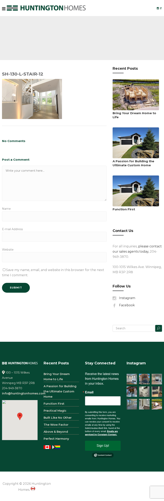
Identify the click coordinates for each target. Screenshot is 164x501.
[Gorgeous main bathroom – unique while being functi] (144, 404)
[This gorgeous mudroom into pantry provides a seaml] (157, 391)
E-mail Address (12, 229)
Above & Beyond (56, 431)
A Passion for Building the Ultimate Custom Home (133, 163)
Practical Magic (55, 410)
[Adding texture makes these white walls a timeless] (132, 379)
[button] (20, 416)
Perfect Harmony (56, 439)
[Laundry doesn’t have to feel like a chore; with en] (144, 391)
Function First (124, 209)
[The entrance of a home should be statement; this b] (132, 391)
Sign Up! (103, 445)
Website (8, 249)
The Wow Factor (56, 424)
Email (89, 392)
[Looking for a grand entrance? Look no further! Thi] (144, 379)
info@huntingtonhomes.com (23, 393)
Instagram (127, 298)
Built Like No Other (58, 417)
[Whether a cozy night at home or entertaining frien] (157, 379)
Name (6, 209)
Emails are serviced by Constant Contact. (101, 433)
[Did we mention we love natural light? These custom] (132, 404)
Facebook (127, 305)
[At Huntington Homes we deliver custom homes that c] (157, 404)
